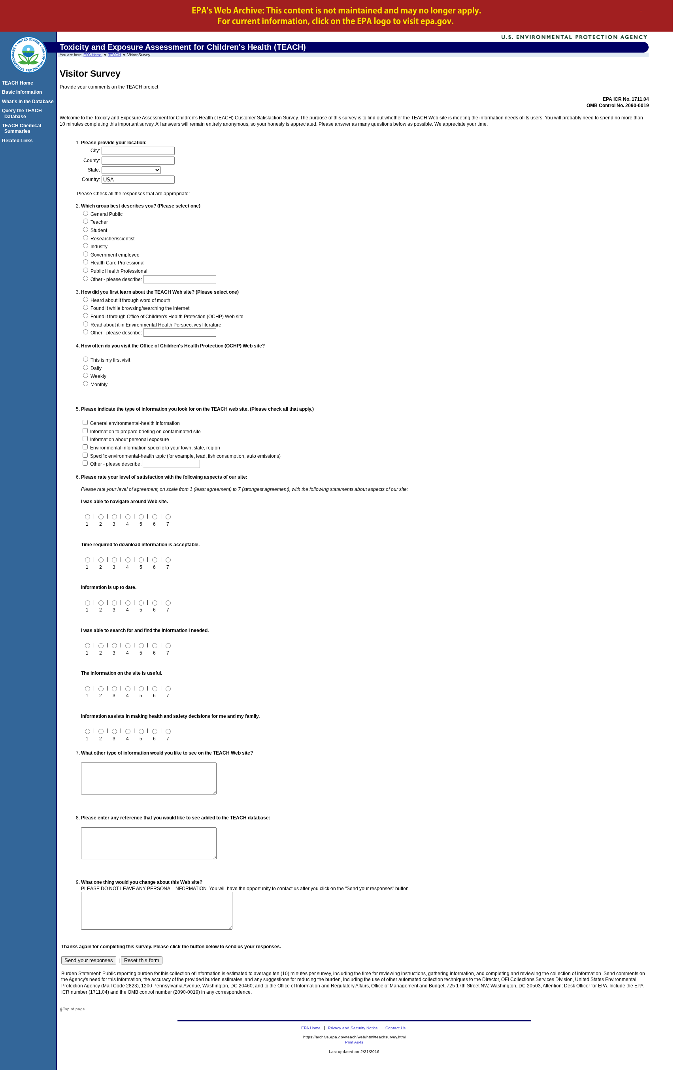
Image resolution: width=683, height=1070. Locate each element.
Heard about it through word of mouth (129, 300)
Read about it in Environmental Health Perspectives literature (155, 325)
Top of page (74, 1009)
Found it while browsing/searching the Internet (139, 308)
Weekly (97, 376)
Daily (95, 368)
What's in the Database (29, 101)
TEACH (114, 55)
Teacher (98, 222)
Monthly (98, 384)
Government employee (114, 255)
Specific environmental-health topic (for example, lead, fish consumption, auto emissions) (185, 456)
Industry (98, 246)
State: (94, 170)
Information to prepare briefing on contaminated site (145, 431)
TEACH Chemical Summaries (22, 128)
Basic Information (23, 92)
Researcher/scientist (111, 239)
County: (91, 160)
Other (95, 279)
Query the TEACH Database (23, 113)
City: (95, 150)
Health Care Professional (117, 263)
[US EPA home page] (28, 77)
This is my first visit (109, 360)
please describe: (124, 279)
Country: (91, 179)
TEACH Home (18, 83)
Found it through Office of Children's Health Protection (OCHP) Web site (166, 316)
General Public (106, 214)
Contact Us (395, 1028)
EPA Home (92, 55)
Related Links (18, 140)
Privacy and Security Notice (353, 1028)
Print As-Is (354, 1042)
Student (98, 230)
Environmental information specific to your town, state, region (154, 448)
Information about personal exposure (129, 439)
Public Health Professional (118, 271)
